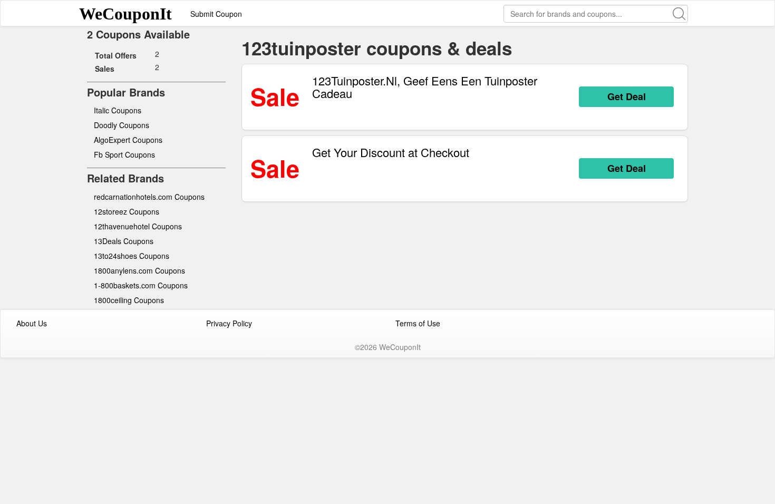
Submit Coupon (216, 13)
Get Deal (626, 96)
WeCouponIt (125, 13)
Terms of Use (417, 323)
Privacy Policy (229, 323)
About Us (31, 323)
